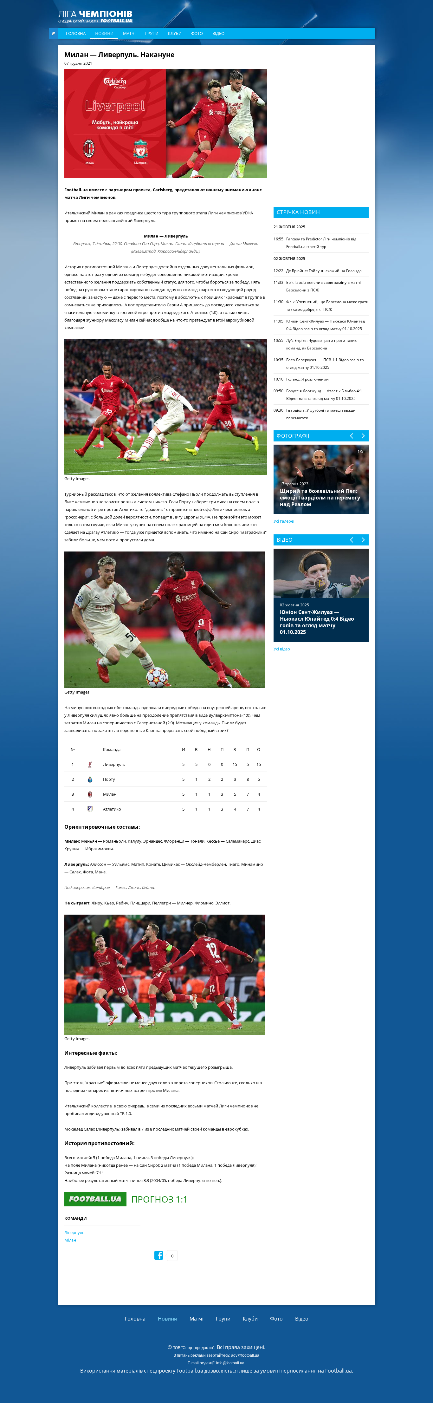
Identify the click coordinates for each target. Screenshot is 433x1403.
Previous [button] (352, 436)
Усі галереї (284, 521)
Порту (109, 779)
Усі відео (282, 649)
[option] (321, 595)
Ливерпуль (114, 764)
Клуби (175, 33)
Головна (76, 33)
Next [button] (362, 436)
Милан (109, 794)
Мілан (70, 1240)
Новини (104, 33)
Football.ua (338, 1370)
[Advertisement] (321, 91)
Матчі (129, 33)
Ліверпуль (74, 1232)
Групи (151, 33)
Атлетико (112, 809)
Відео (218, 33)
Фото (197, 33)
